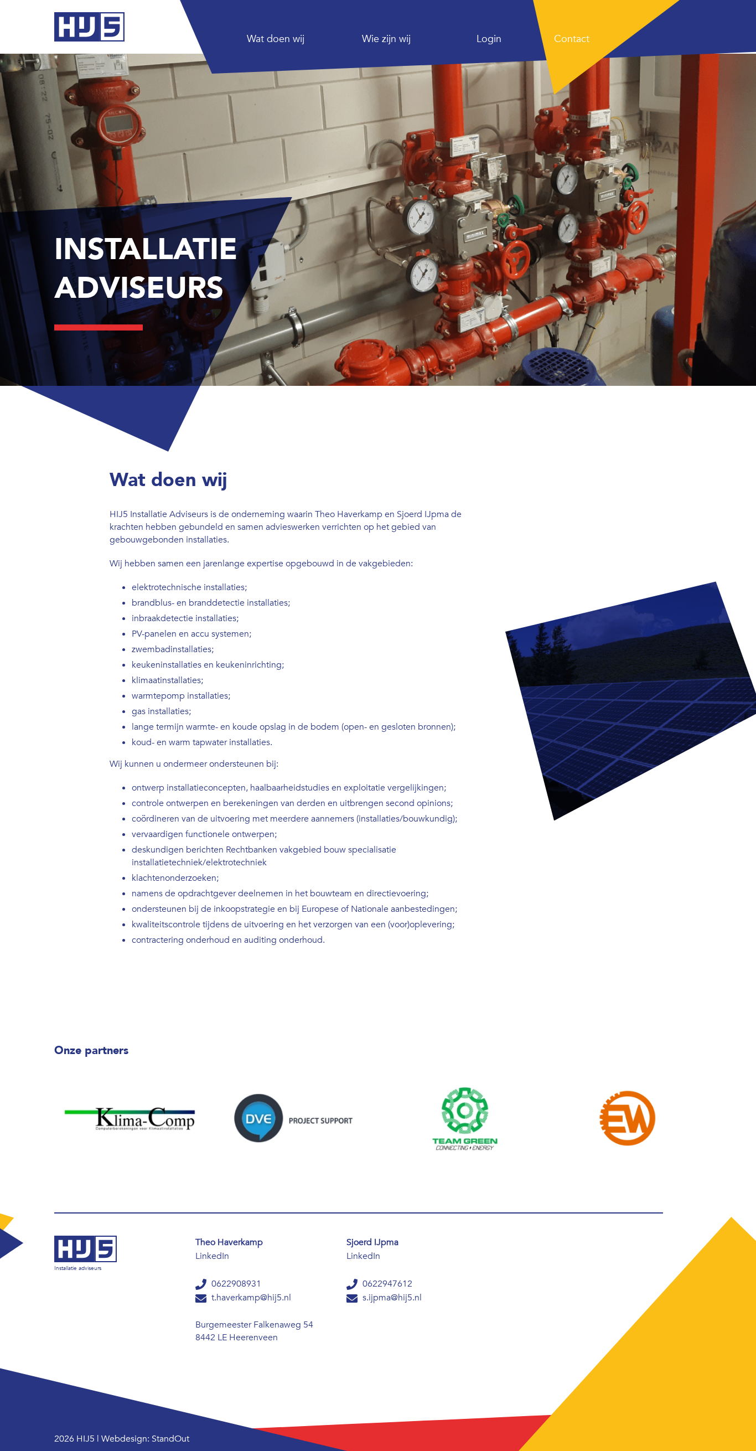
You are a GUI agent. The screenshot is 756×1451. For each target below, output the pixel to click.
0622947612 (386, 1284)
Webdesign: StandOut (145, 1439)
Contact (571, 39)
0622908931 (235, 1284)
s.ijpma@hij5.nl (391, 1298)
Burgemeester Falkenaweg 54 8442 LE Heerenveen (254, 1331)
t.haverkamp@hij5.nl (250, 1298)
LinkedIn (212, 1256)
